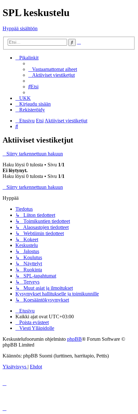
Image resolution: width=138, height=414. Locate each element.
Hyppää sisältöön (20, 28)
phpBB (74, 339)
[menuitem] (52, 69)
